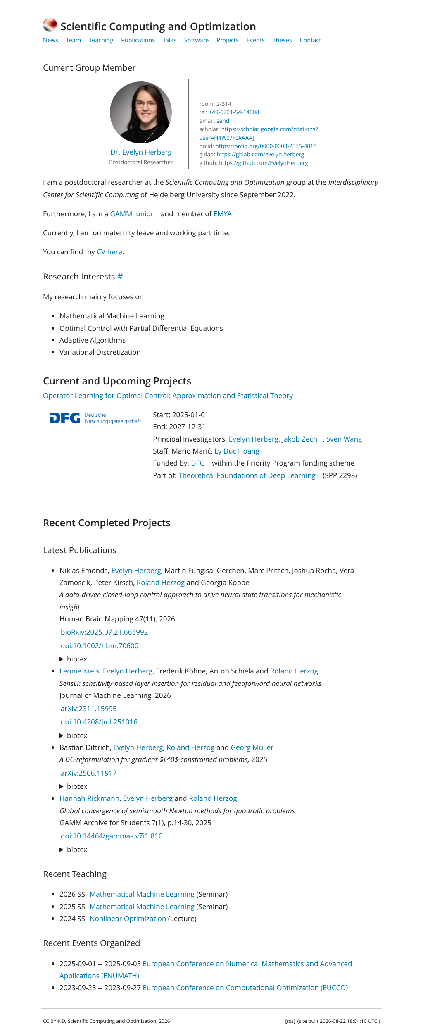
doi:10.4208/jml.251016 (99, 721)
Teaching (101, 40)
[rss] (290, 1020)
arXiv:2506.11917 (89, 773)
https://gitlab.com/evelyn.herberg (260, 154)
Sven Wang (344, 439)
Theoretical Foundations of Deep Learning (247, 475)
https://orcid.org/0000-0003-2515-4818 (265, 146)
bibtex (77, 659)
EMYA (223, 213)
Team (73, 40)
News (50, 40)
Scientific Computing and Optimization (159, 26)
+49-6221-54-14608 (233, 112)
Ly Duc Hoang (236, 451)
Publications (138, 40)
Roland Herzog (161, 582)
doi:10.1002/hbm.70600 (99, 645)
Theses (282, 40)
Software (196, 40)
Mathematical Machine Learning (142, 894)
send (222, 120)
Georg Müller (252, 747)
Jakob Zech (299, 439)
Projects (227, 40)
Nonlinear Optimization (128, 918)
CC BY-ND (54, 1020)
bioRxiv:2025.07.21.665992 (104, 632)
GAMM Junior (132, 213)
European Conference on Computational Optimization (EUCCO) (245, 987)
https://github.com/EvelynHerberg (263, 163)
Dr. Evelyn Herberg (141, 152)
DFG (198, 463)
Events (256, 40)
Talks (169, 40)
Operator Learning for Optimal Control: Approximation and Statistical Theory (168, 395)
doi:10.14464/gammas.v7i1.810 (112, 836)
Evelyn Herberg (253, 439)
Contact (310, 40)
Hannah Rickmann (89, 798)
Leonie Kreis (79, 671)
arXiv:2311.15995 (89, 708)
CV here (109, 251)
